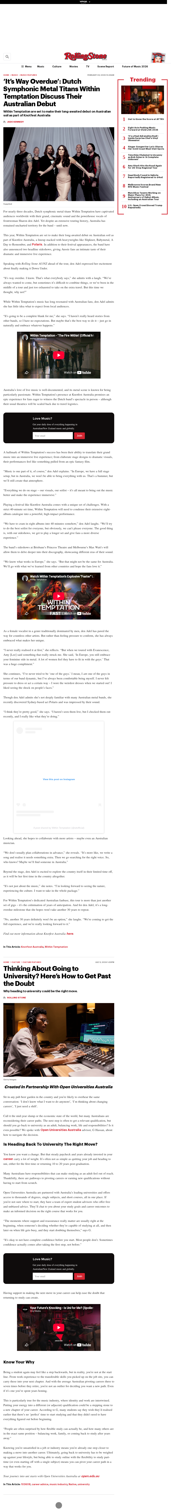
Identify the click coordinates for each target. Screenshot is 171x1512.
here (69, 933)
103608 (26, 1484)
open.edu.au (90, 1476)
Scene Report (105, 66)
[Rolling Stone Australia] (85, 59)
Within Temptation (56, 947)
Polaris (37, 244)
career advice (40, 1484)
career (8, 1158)
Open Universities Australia (61, 1129)
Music (40, 66)
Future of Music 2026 (135, 66)
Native (72, 1484)
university (84, 1484)
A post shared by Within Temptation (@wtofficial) (58, 827)
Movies (73, 66)
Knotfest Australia (32, 947)
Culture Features (32, 962)
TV (87, 66)
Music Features (28, 75)
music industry (58, 1484)
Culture (56, 66)
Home (6, 75)
